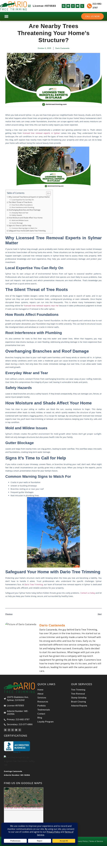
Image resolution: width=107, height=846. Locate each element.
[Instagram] (73, 6)
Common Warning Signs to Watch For (25, 228)
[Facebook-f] (9, 730)
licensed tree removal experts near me (41, 305)
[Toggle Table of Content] (47, 193)
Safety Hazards (17, 215)
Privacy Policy (82, 841)
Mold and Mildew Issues (20, 220)
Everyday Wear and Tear (20, 213)
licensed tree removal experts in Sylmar (41, 133)
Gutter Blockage (17, 223)
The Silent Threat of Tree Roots (20, 202)
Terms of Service (96, 841)
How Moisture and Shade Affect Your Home (25, 218)
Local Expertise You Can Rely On (23, 200)
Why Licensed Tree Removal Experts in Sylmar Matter (29, 197)
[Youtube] (77, 6)
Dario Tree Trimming (34, 584)
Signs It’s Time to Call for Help (20, 225)
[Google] (64, 6)
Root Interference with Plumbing (23, 207)
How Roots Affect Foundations (22, 205)
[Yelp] (82, 6)
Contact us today (87, 593)
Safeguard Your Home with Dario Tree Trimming (27, 231)
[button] (6, 16)
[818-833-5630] (89, 6)
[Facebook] (68, 6)
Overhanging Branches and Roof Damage (24, 210)
